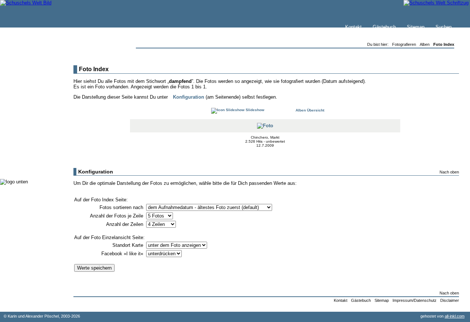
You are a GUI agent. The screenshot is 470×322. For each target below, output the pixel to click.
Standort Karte (128, 245)
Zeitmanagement (33, 135)
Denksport (26, 143)
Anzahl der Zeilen (125, 224)
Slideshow (254, 110)
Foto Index (443, 44)
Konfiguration (188, 97)
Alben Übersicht (309, 110)
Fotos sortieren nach (122, 207)
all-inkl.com (454, 316)
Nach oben (449, 172)
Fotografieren (30, 128)
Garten (23, 121)
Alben (425, 44)
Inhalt (22, 97)
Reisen (23, 113)
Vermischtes (29, 150)
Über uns (25, 90)
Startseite (26, 75)
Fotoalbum (27, 165)
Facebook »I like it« (123, 253)
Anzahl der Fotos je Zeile (117, 216)
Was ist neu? (30, 83)
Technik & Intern (33, 157)
